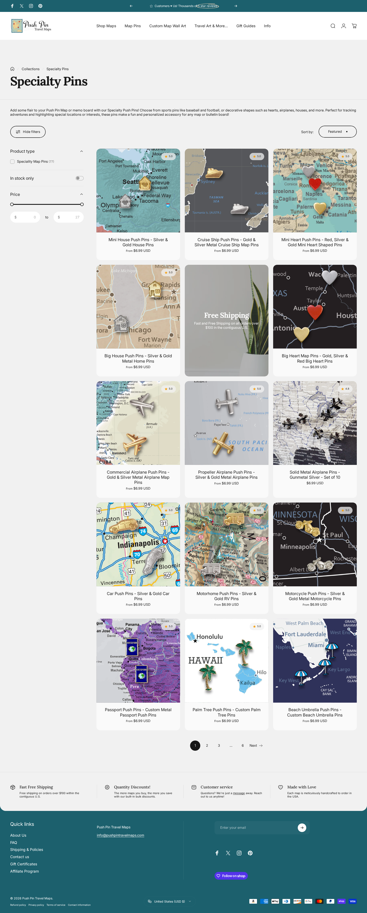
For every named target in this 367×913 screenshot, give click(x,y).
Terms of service (56, 904)
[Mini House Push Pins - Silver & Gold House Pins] (138, 190)
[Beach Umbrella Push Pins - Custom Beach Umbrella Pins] (315, 660)
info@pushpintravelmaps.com (120, 835)
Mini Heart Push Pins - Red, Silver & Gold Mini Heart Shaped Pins (315, 242)
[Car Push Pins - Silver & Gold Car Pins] (138, 544)
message (239, 793)
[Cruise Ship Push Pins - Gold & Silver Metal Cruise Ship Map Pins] (226, 190)
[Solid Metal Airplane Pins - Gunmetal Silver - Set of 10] (315, 423)
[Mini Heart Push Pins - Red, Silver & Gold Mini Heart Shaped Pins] (315, 190)
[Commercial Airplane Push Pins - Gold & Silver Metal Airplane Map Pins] (138, 423)
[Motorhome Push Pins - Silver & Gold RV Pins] (226, 544)
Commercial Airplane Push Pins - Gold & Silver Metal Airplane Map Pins (138, 477)
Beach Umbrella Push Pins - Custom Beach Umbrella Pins (315, 712)
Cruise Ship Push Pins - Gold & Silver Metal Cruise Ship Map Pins (227, 242)
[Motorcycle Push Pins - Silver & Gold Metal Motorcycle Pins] (315, 544)
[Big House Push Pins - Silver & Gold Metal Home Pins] (138, 307)
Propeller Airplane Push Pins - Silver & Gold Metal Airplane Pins (226, 475)
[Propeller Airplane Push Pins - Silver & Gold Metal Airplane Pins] (226, 423)
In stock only (22, 178)
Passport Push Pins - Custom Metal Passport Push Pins (138, 712)
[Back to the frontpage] (12, 69)
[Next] (235, 6)
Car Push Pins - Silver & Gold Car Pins (138, 596)
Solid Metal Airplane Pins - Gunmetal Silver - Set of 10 (315, 475)
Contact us (19, 857)
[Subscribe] (302, 827)
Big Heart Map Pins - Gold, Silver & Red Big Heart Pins (315, 358)
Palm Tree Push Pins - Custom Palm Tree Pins (227, 712)
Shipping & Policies (26, 849)
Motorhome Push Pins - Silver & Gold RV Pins (226, 596)
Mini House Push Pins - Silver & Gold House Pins (138, 242)
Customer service (217, 787)
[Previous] (131, 6)
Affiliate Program (24, 871)
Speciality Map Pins (35, 161)
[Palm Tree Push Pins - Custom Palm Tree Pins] (226, 660)
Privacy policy (36, 904)
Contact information (79, 904)
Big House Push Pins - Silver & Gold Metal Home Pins (138, 358)
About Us (18, 835)
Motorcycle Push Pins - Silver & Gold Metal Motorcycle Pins (315, 596)
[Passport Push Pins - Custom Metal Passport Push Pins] (138, 660)
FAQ (13, 842)
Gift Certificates (23, 864)
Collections (31, 69)
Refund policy (18, 904)
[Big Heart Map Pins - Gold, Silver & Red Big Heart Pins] (315, 307)
